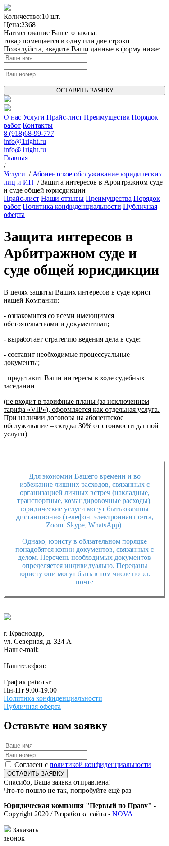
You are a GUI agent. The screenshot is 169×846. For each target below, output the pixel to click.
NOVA (122, 814)
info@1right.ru (25, 141)
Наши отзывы (62, 198)
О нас (12, 117)
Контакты (38, 125)
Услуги (34, 117)
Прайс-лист (64, 117)
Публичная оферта (32, 706)
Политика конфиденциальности (72, 206)
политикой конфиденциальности (100, 764)
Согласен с (82, 764)
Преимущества (107, 117)
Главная (16, 158)
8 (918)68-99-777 (29, 133)
